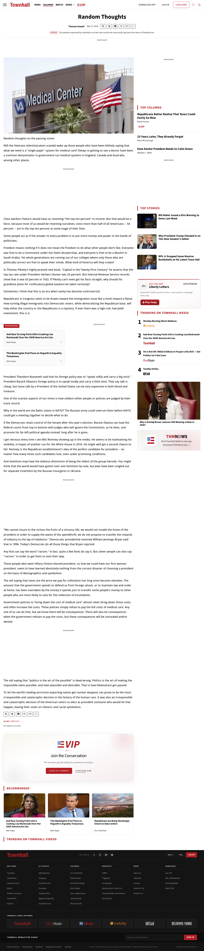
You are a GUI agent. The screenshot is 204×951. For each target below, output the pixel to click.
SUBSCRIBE (181, 4)
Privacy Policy (27, 947)
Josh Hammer (76, 898)
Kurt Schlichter (100, 830)
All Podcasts (107, 898)
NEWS (37, 4)
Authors (10, 903)
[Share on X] (103, 26)
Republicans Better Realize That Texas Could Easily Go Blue (166, 116)
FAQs (181, 855)
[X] (94, 854)
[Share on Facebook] (115, 26)
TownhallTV (11, 898)
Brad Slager (75, 888)
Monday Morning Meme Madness (160, 321)
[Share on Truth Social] (109, 26)
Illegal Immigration (46, 898)
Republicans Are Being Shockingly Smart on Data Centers (111, 822)
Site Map (68, 947)
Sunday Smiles (150, 369)
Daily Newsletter (171, 883)
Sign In (170, 855)
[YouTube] (112, 854)
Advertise (137, 878)
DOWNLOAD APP (147, 4)
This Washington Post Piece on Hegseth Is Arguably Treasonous (66, 822)
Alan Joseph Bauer (77, 893)
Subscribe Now (83, 770)
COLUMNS (48, 4)
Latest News (11, 878)
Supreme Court (45, 903)
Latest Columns (13, 883)
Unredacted (106, 883)
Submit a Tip (139, 888)
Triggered (106, 878)
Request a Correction (54, 947)
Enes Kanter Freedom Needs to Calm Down (165, 149)
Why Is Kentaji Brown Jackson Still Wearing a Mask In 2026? (167, 423)
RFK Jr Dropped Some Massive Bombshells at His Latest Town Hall (179, 258)
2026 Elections (44, 873)
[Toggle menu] (5, 5)
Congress (42, 878)
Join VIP (191, 855)
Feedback (39, 947)
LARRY (104, 873)
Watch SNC (169, 888)
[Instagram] (100, 854)
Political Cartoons (14, 893)
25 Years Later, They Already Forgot (160, 137)
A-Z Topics (44, 866)
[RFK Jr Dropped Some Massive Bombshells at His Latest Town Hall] (147, 262)
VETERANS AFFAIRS (12, 726)
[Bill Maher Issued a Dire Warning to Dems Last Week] (147, 221)
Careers (137, 883)
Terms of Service (13, 947)
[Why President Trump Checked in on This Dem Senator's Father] (147, 241)
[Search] (193, 5)
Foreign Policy (44, 893)
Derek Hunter (75, 878)
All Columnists (76, 903)
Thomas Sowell (76, 26)
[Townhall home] (17, 855)
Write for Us (138, 893)
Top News (11, 873)
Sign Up (190, 937)
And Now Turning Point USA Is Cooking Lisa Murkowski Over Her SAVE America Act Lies (23, 823)
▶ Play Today (150, 302)
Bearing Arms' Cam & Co (112, 888)
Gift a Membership (172, 878)
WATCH (59, 4)
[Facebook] (106, 854)
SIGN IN (165, 4)
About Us (137, 873)
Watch (9, 888)
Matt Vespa (10, 830)
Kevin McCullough (77, 883)
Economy (42, 888)
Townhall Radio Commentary (113, 893)
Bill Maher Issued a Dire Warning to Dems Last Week (178, 217)
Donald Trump (44, 883)
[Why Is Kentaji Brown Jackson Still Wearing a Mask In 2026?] (168, 400)
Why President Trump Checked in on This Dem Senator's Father (179, 237)
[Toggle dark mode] (199, 5)
